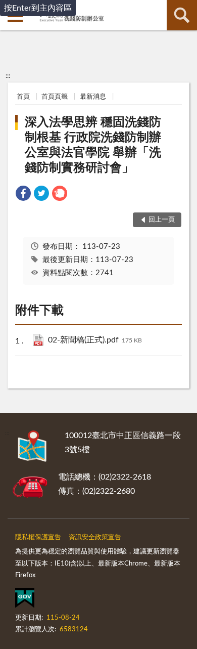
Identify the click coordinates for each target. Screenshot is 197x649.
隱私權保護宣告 (38, 537)
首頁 (23, 97)
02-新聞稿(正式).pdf (95, 340)
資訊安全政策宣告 (95, 537)
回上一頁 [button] (162, 220)
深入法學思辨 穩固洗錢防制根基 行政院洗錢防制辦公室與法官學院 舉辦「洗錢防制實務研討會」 (93, 145)
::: (8, 76)
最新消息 (93, 97)
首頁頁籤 (54, 97)
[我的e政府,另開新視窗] (24, 600)
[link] (23, 195)
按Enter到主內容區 (38, 8)
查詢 (182, 15)
